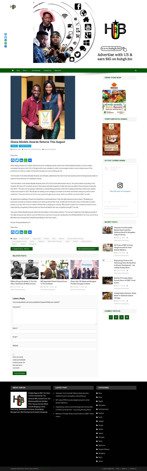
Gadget (101, 421)
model (67, 241)
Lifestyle (101, 437)
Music (101, 441)
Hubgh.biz (41, 241)
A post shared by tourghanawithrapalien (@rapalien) (122, 213)
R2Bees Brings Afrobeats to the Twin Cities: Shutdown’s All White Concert (24, 283)
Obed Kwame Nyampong (32, 149)
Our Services (36, 70)
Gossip (101, 425)
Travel (101, 461)
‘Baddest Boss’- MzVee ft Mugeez (23, 249)
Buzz (25, 70)
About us (58, 70)
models (75, 241)
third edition (32, 244)
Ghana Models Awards (19, 241)
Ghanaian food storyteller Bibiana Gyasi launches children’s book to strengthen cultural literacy (124, 231)
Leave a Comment (50, 149)
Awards (46, 238)
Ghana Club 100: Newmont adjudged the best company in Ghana (83, 283)
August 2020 (37, 238)
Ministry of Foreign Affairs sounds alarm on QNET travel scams (124, 280)
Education (102, 405)
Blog (18, 70)
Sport (100, 457)
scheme (22, 244)
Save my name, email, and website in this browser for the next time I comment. (19, 362)
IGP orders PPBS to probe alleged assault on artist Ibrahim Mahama (123, 247)
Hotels (101, 429)
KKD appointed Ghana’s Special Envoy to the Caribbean (54, 283)
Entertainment (103, 409)
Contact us (47, 70)
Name (15, 328)
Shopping (102, 453)
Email (15, 337)
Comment (17, 307)
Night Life (102, 445)
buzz (54, 238)
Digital (101, 401)
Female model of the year (75, 238)
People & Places (25, 146)
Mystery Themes (44, 468)
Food (100, 417)
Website (15, 345)
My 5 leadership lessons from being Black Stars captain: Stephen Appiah (88, 249)
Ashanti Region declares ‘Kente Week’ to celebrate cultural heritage (125, 295)
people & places (86, 241)
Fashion (14, 146)
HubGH (32, 241)
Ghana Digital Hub (108, 468)
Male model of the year (55, 241)
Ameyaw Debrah (24, 238)
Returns (14, 244)
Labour (101, 433)
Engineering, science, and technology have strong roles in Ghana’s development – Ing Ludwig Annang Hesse (125, 264)
